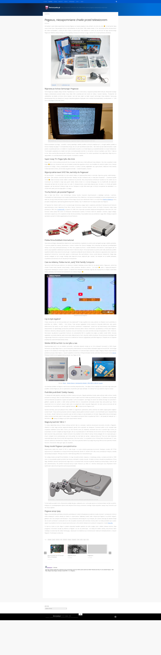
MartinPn (54, 85)
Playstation (74, 539)
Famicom (57, 539)
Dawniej (50, 1)
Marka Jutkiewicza (108, 199)
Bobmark (49, 539)
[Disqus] (80, 581)
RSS (70, 616)
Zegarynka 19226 (72, 555)
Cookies (66, 616)
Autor (82, 1)
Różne (65, 1)
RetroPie (110, 523)
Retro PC (61, 1)
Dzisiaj (55, 1)
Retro (81, 539)
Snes (87, 539)
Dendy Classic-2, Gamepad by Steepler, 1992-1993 (80, 383)
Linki (77, 1)
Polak (78, 539)
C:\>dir (45, 1)
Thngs (64, 383)
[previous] (45, 553)
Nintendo (65, 539)
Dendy (114, 353)
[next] (110, 553)
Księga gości (90, 555)
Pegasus (69, 539)
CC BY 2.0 (95, 383)
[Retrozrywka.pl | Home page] (52, 8)
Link (68, 85)
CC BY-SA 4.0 (64, 85)
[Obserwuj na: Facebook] (115, 617)
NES (61, 539)
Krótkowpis (71, 1)
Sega (84, 539)
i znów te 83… (61, 209)
